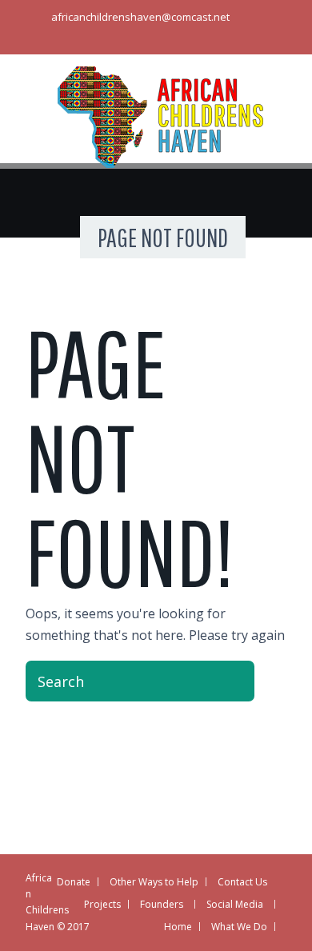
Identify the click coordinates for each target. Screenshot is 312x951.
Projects (102, 904)
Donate (73, 882)
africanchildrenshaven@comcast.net (140, 17)
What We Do (239, 926)
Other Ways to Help (154, 882)
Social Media (234, 904)
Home (178, 926)
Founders (161, 904)
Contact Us (242, 882)
